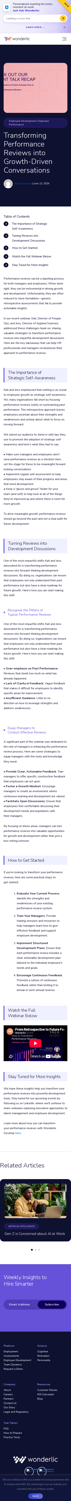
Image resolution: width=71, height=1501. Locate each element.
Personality (43, 1360)
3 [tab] (39, 1254)
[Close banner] (64, 27)
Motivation (43, 1356)
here (18, 1133)
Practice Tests (12, 1437)
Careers (8, 1394)
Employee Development (17, 1360)
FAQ (6, 1428)
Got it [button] (35, 1496)
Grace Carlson (23, 183)
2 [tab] (35, 1254)
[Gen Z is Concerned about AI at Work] (35, 1201)
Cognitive (42, 1351)
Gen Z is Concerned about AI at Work (35, 1233)
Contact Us (10, 1403)
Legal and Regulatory (16, 1412)
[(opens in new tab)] (34, 1470)
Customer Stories (47, 1390)
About (7, 1390)
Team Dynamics (13, 1364)
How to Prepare (13, 1433)
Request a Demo (13, 1369)
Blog (40, 1398)
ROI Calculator (45, 1394)
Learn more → (35, 27)
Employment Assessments (11, 1354)
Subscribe (52, 1305)
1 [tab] (32, 1254)
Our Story (9, 1407)
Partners (8, 1398)
